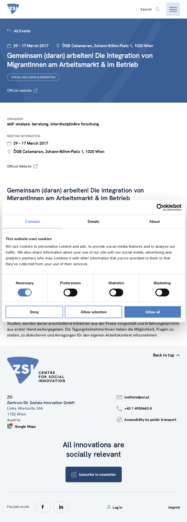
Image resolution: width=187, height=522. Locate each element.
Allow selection (94, 312)
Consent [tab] (32, 221)
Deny (34, 312)
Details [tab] (94, 221)
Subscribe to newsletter (97, 474)
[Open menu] (173, 9)
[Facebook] (43, 507)
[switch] (70, 292)
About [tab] (154, 221)
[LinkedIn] (61, 507)
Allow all (152, 312)
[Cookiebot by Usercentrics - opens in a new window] (160, 207)
